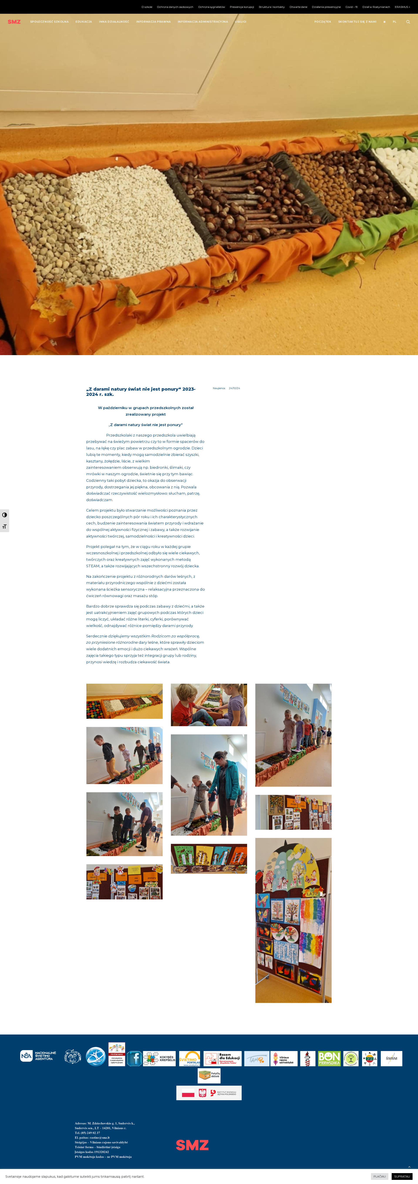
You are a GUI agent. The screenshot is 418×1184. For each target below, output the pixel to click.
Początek (322, 21)
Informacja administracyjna (203, 21)
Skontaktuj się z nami (357, 21)
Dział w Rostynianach (376, 6)
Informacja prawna (153, 21)
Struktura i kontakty (272, 6)
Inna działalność (114, 21)
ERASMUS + (402, 6)
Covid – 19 (352, 6)
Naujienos (219, 388)
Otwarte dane (298, 6)
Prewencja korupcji (242, 6)
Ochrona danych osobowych (175, 6)
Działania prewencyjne (326, 6)
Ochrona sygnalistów (211, 6)
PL (394, 21)
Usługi (240, 21)
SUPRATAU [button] (402, 1176)
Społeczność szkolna (49, 21)
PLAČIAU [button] (380, 1176)
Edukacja (84, 21)
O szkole (147, 6)
